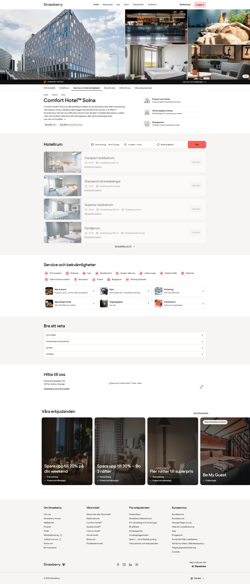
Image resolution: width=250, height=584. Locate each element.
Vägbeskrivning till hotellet (57, 388)
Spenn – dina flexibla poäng (142, 539)
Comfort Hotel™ (94, 522)
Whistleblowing (51, 535)
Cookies (176, 551)
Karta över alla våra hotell (98, 514)
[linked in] (130, 564)
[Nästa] (77, 162)
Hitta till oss (124, 88)
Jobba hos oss (51, 539)
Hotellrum (64, 88)
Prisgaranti (177, 535)
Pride (46, 531)
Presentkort (134, 514)
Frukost (47, 526)
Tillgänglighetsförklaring (184, 547)
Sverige (54, 95)
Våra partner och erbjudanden (143, 543)
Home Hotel (92, 535)
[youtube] (136, 564)
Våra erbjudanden (143, 88)
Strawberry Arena (52, 518)
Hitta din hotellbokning (183, 526)
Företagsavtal (136, 531)
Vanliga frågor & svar (182, 522)
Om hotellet (49, 88)
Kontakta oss (178, 518)
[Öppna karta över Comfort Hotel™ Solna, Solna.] (201, 386)
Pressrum (48, 543)
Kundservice (178, 514)
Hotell (46, 95)
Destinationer (93, 518)
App (174, 531)
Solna (63, 95)
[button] (62, 162)
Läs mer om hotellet (53, 119)
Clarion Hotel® (93, 531)
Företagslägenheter (139, 535)
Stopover (90, 539)
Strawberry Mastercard (140, 518)
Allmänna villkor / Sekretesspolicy (188, 543)
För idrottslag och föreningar (143, 522)
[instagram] (124, 564)
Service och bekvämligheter (86, 88)
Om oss (47, 514)
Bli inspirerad (50, 547)
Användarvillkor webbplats (185, 539)
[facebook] (118, 564)
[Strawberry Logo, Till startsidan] (53, 4)
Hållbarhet (49, 522)
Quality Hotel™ (93, 526)
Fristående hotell (94, 543)
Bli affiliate (134, 526)
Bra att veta (109, 88)
